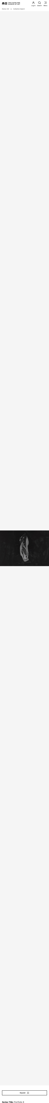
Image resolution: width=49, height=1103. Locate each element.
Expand (22, 1093)
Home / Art (5, 9)
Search (39, 5)
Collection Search (19, 9)
